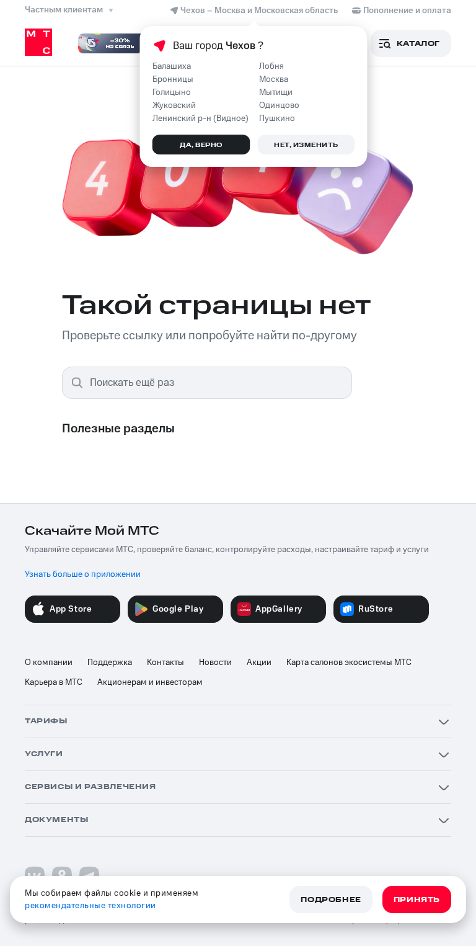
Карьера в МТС (53, 682)
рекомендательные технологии (90, 905)
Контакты (165, 662)
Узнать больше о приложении (83, 574)
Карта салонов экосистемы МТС (349, 662)
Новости (215, 662)
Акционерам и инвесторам (150, 682)
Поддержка (109, 662)
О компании (49, 662)
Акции (259, 662)
